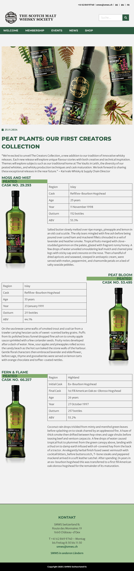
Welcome (10, 30)
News (73, 30)
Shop (89, 30)
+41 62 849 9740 (86, 5)
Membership (34, 30)
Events (56, 30)
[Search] (125, 17)
